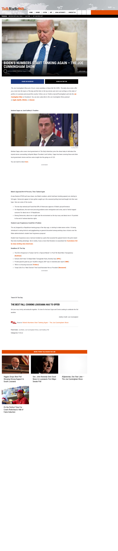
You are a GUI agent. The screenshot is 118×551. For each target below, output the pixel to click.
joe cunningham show (31, 330)
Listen (45, 12)
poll (48, 330)
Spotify (19, 100)
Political (20, 333)
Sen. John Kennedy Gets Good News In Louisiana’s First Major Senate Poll (44, 379)
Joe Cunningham (12, 71)
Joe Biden (21, 330)
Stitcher (24, 100)
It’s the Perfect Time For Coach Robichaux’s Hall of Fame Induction (13, 409)
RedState (18, 256)
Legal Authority (60, 12)
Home (31, 12)
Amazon (31, 100)
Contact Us (72, 12)
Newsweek (62, 267)
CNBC (67, 262)
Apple (14, 100)
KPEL (59, 259)
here (26, 162)
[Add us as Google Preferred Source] (84, 12)
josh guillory (42, 330)
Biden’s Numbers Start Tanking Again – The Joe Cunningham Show (45, 322)
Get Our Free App (38, 16)
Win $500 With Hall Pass (15, 16)
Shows (38, 12)
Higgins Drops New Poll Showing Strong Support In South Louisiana (14, 379)
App (51, 12)
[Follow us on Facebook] (88, 12)
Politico (35, 265)
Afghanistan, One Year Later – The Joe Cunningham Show (73, 378)
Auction (27, 16)
